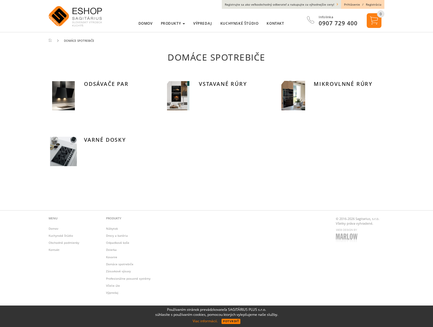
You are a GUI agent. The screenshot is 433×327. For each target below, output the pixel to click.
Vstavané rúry (223, 83)
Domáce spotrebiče (119, 264)
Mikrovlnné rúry (343, 83)
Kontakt (54, 250)
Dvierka (111, 250)
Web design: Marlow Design (347, 236)
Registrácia (373, 4)
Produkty (171, 23)
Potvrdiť (231, 321)
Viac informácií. (205, 320)
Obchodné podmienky (64, 243)
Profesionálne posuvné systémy (128, 278)
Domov (53, 228)
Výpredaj (112, 293)
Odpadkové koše (117, 243)
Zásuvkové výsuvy (118, 271)
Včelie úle (113, 285)
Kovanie (111, 257)
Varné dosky (105, 139)
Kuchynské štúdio (61, 235)
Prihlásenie (352, 4)
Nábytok (112, 228)
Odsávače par (106, 83)
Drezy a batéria (117, 235)
